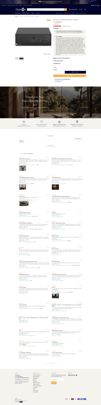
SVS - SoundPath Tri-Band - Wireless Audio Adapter (59, 202)
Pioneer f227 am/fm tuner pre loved (57, 356)
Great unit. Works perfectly (57, 352)
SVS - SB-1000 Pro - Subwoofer (23, 293)
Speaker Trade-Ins (59, 13)
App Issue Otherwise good (23, 235)
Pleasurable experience (56, 261)
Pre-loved (37, 13)
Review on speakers (55, 235)
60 (52, 363)
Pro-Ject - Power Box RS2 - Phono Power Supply (58, 183)
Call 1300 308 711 (4, 5)
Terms (34, 388)
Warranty (35, 381)
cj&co (21, 401)
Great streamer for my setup (24, 158)
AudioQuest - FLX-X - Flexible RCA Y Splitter (25, 216)
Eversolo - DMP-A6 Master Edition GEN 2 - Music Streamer (27, 164)
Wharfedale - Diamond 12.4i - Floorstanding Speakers (59, 292)
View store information (58, 81)
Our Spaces (35, 387)
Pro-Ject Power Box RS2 (56, 177)
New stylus (54, 212)
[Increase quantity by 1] (62, 72)
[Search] (65, 9)
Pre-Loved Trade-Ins (37, 385)
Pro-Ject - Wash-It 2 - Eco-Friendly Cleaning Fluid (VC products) (28, 267)
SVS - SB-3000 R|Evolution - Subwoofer (24, 183)
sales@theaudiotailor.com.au (13, 5)
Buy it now (69, 75)
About (77, 13)
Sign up (54, 382)
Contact (32, 13)
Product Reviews (36, 376)
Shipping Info (35, 378)
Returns (34, 379)
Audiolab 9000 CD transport (24, 274)
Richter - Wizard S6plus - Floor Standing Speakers (59, 240)
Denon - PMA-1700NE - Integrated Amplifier (58, 323)
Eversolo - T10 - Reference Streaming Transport (59, 229)
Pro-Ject (56, 24)
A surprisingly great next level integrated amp (60, 317)
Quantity (55, 69)
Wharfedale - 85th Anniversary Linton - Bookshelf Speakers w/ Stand (62, 265)
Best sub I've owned (22, 287)
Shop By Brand (17, 13)
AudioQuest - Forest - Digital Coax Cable (25, 358)
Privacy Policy (35, 391)
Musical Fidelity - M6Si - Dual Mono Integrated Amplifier (27, 335)
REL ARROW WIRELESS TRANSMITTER (25, 223)
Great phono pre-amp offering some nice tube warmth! (62, 158)
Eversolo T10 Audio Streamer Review (58, 223)
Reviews (73, 13)
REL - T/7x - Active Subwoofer (23, 254)
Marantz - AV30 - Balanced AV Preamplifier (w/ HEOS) (27, 345)
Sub (19, 248)
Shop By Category (25, 13)
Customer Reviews (36, 375)
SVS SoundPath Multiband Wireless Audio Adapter (61, 196)
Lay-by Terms (35, 390)
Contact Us (17, 375)
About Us (20, 5)
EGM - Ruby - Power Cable (55, 280)
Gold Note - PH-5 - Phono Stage (56, 335)
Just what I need (22, 196)
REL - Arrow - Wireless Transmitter (24, 229)
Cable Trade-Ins (67, 13)
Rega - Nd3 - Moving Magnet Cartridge (57, 216)
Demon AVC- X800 (55, 248)
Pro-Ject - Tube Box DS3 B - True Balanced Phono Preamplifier (61, 164)
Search (16, 398)
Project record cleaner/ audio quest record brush (28, 261)
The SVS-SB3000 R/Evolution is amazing (26, 177)
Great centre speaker (23, 304)
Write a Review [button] (78, 138)
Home (16, 16)
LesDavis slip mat (55, 342)
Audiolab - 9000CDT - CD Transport (24, 280)
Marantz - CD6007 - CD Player (23, 322)
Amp (20, 330)
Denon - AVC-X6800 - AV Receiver (56, 254)
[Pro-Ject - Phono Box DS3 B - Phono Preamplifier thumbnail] (17, 58)
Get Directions (18, 379)
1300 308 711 (20, 376)
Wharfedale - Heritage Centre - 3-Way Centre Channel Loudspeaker (29, 308)
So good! (53, 287)
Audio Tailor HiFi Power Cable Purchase (59, 274)
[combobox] (45, 9)
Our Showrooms (83, 13)
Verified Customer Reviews (27, 5)
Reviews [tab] (20, 140)
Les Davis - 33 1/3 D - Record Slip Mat (57, 345)
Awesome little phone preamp (57, 330)
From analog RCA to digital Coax (25, 352)
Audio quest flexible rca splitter (25, 212)
